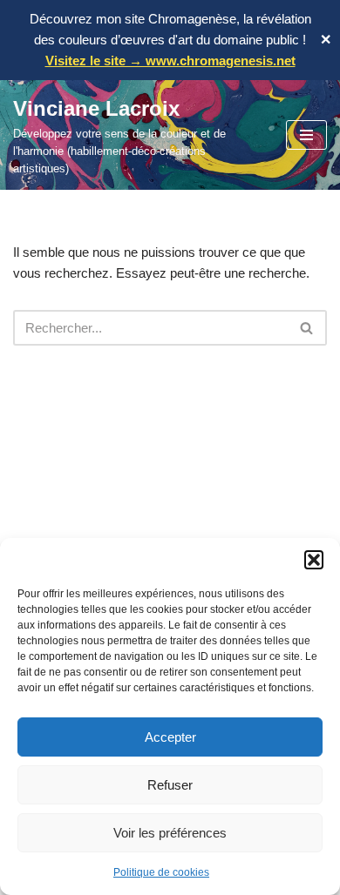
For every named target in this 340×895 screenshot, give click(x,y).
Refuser (170, 784)
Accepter (170, 737)
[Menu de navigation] (306, 135)
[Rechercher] (307, 328)
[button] (314, 560)
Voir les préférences (170, 832)
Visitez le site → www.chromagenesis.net (170, 60)
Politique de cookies (161, 872)
